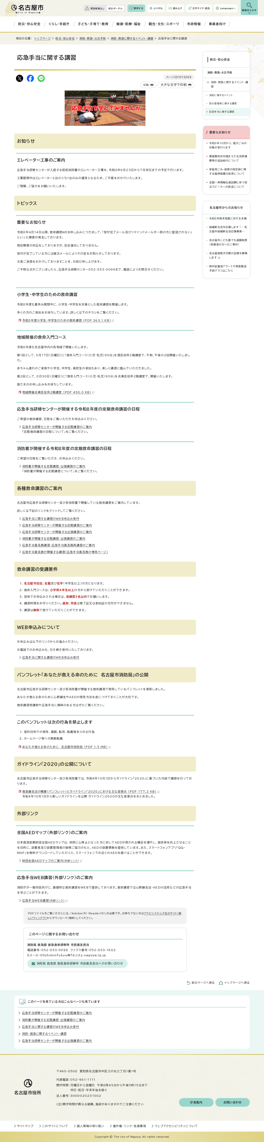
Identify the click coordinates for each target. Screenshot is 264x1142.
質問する (138, 8)
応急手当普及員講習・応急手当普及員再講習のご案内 (58, 545)
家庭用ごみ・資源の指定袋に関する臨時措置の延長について (227, 171)
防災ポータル (115, 8)
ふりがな (158, 8)
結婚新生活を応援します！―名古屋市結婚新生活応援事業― (228, 229)
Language (226, 8)
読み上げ (177, 8)
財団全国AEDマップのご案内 (50, 860)
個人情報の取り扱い (90, 1126)
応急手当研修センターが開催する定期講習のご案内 (57, 426)
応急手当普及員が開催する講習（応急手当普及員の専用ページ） (65, 552)
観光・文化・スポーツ (164, 23)
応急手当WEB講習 (43, 900)
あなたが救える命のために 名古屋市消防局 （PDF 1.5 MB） (65, 746)
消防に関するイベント (221, 95)
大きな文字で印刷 (174, 84)
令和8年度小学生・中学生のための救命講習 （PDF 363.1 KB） (66, 320)
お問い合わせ (232, 1102)
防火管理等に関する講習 (223, 103)
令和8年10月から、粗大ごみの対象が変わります (228, 145)
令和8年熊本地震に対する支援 (228, 218)
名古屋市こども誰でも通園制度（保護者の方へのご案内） (228, 242)
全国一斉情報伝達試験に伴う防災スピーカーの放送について (228, 184)
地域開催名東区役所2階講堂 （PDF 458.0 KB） (56, 392)
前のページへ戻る (203, 982)
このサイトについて (55, 1126)
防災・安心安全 (29, 23)
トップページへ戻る (237, 982)
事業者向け (217, 23)
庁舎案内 (196, 1102)
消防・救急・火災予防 (92, 38)
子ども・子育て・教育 (93, 23)
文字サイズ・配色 (201, 8)
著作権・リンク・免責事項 (129, 1126)
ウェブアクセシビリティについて (176, 1126)
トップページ (42, 38)
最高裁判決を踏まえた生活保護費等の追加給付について (228, 158)
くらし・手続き (59, 23)
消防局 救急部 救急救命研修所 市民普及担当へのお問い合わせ (80, 963)
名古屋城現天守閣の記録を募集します (228, 255)
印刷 (146, 85)
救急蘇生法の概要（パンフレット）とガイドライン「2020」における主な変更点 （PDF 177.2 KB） (89, 791)
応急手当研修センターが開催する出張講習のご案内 (57, 531)
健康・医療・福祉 (128, 23)
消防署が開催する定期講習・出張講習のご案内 (53, 466)
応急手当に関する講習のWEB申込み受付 (50, 518)
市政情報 (194, 23)
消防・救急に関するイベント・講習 (132, 38)
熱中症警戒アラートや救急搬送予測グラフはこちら (228, 268)
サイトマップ (25, 1126)
